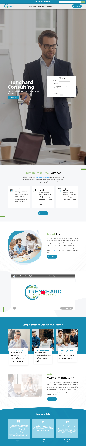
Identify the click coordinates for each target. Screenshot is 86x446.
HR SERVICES (41, 6)
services (53, 243)
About (34, 6)
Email (55, 83)
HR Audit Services (20, 189)
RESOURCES (49, 6)
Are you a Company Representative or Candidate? (61, 84)
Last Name (55, 82)
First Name (55, 80)
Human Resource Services (42, 177)
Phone (56, 87)
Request (56, 93)
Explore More (13, 97)
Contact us (54, 250)
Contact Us (77, 6)
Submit (61, 94)
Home (30, 6)
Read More (52, 256)
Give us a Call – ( (43, 1)
